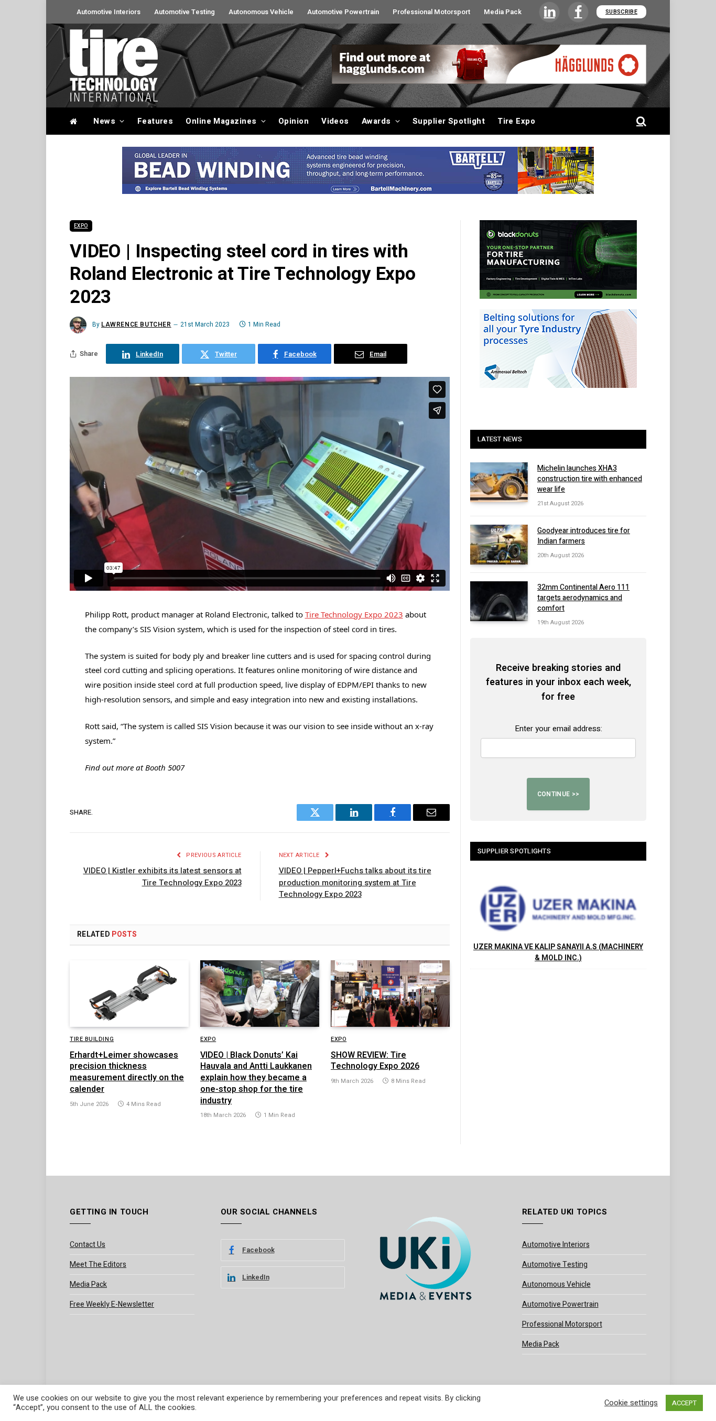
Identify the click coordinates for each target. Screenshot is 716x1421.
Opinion (293, 121)
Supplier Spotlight (449, 121)
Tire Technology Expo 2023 (354, 614)
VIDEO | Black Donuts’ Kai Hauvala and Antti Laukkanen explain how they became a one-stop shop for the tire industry (256, 1078)
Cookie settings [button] (631, 1403)
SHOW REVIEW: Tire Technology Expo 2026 (375, 1061)
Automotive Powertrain (343, 12)
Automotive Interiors (108, 12)
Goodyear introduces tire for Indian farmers (583, 536)
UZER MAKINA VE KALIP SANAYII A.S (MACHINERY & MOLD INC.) (558, 952)
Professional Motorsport (431, 12)
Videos (335, 121)
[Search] (640, 121)
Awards (376, 121)
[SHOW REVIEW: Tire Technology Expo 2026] (390, 993)
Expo (81, 226)
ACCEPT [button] (684, 1403)
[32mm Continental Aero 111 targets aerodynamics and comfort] (499, 601)
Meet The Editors (98, 1264)
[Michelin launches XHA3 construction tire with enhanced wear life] (499, 482)
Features (155, 121)
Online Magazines (221, 121)
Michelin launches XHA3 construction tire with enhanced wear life (589, 479)
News (104, 121)
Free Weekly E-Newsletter (112, 1304)
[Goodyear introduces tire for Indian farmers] (499, 545)
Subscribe (621, 11)
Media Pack (503, 12)
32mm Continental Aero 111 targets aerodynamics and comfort (583, 598)
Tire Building (92, 1039)
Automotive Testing (184, 12)
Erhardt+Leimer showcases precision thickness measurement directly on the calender (127, 1072)
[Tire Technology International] (114, 65)
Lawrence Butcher (136, 324)
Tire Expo (516, 121)
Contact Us (87, 1244)
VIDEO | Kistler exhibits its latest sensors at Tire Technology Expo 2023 (162, 876)
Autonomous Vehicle (261, 12)
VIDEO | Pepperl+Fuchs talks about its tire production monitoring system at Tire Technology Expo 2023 (355, 882)
